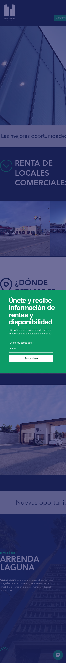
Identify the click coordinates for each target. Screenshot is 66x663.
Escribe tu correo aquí (21, 343)
